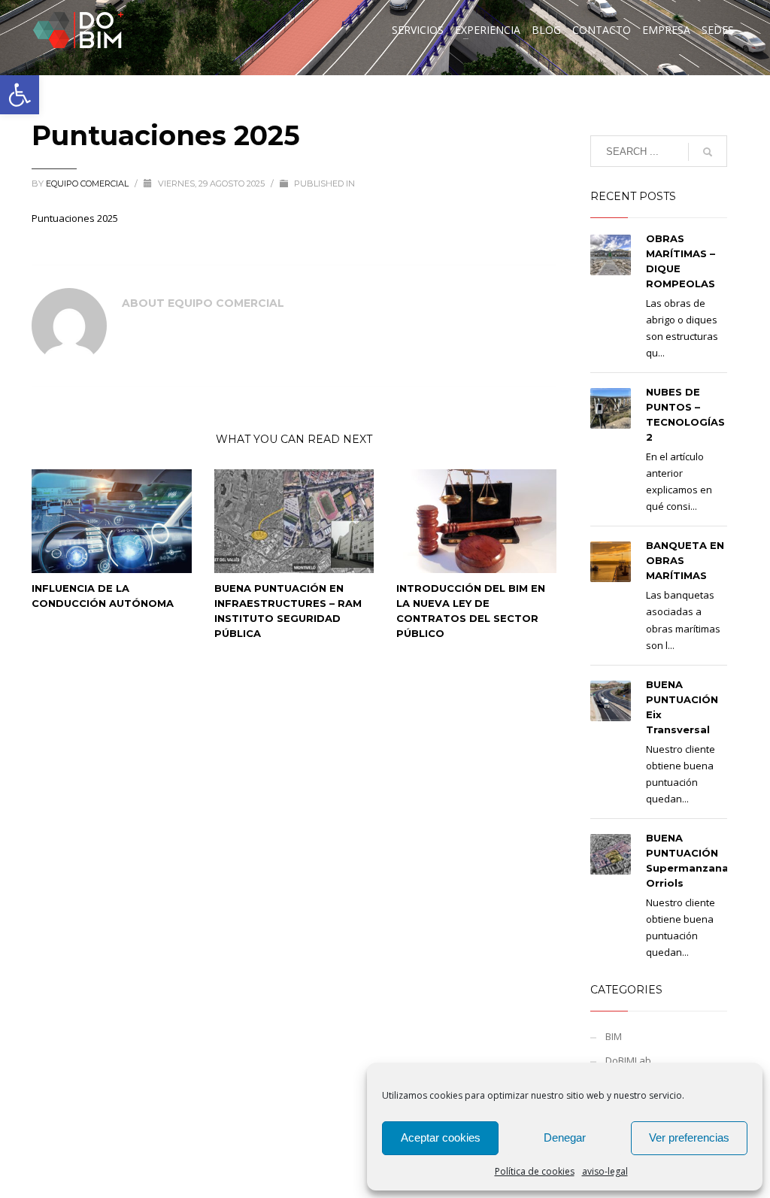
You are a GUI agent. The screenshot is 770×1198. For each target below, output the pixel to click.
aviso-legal (605, 1171)
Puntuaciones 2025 (75, 218)
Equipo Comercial (88, 183)
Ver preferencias (689, 1137)
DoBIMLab (628, 1060)
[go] (707, 152)
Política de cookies (534, 1171)
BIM (613, 1036)
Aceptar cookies (440, 1137)
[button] (19, 94)
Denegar (565, 1137)
